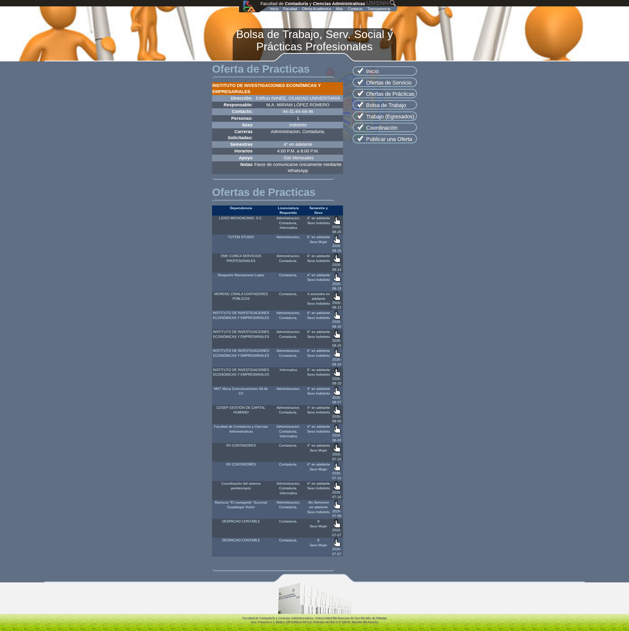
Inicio (274, 9)
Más (339, 9)
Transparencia (378, 9)
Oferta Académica (316, 9)
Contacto (355, 9)
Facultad (290, 9)
